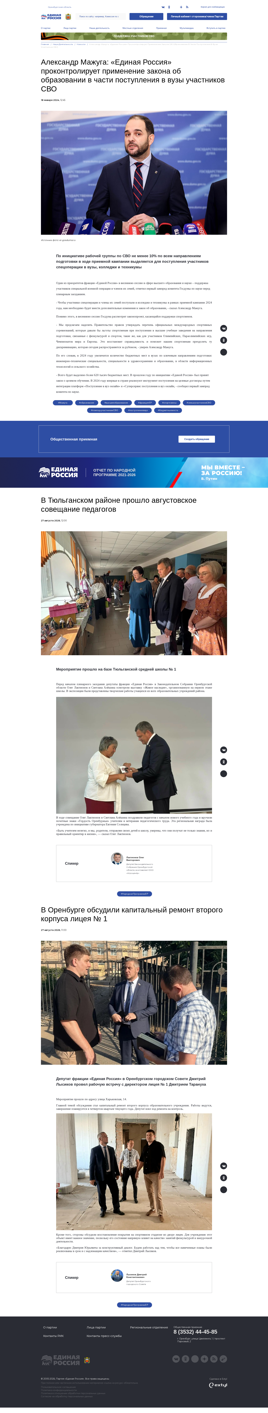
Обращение (146, 16)
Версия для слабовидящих (212, 7)
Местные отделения (133, 28)
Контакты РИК (53, 1336)
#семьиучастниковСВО (199, 402)
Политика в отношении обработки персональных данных (73, 1393)
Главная (45, 44)
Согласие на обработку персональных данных (67, 1396)
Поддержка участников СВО (134, 36)
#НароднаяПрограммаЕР (134, 894)
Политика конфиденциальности (59, 1390)
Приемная (161, 28)
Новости (81, 44)
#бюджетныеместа (168, 410)
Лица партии (69, 28)
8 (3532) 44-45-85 (195, 1332)
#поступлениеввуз (138, 410)
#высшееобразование (116, 402)
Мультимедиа (187, 28)
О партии (45, 28)
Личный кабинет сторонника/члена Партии (197, 16)
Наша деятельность (99, 28)
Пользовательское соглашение (58, 1387)
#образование (86, 402)
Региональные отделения (149, 1327)
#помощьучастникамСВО (104, 410)
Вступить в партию (216, 28)
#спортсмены (169, 402)
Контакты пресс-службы (104, 1336)
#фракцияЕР (145, 402)
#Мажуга (62, 402)
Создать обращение (196, 439)
